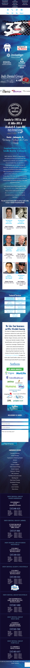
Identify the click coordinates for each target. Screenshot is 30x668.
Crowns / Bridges (15, 464)
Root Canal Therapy (15, 480)
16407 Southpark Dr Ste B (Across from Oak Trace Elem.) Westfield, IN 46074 (15, 600)
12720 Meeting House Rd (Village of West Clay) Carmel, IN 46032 (15, 526)
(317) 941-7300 (25, 4)
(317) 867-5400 (15, 4)
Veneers (15, 460)
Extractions (15, 484)
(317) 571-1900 (15, 1)
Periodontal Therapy (15, 482)
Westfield (15, 3)
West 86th (25, 3)
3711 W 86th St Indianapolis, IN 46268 (15, 624)
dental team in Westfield (12, 355)
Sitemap (17, 663)
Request (21, 13)
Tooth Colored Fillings (15, 466)
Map (17, 13)
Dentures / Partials (15, 471)
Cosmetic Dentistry (15, 453)
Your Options (15, 407)
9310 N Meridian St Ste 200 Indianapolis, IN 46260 (15, 504)
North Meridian (5, 0)
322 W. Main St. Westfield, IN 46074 (15, 550)
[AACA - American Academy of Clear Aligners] (7, 63)
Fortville (15, 6)
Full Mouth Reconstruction (15, 475)
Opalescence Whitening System (15, 457)
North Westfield (25, 0)
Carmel (15, 0)
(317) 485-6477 (15, 7)
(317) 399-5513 (25, 1)
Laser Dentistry (15, 486)
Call (12, 13)
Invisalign (15, 462)
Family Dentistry (15, 455)
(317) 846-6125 (5, 1)
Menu (8, 13)
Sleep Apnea (15, 489)
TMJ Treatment (15, 473)
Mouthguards (15, 477)
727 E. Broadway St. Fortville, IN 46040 (15, 647)
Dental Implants (15, 469)
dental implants (21, 173)
